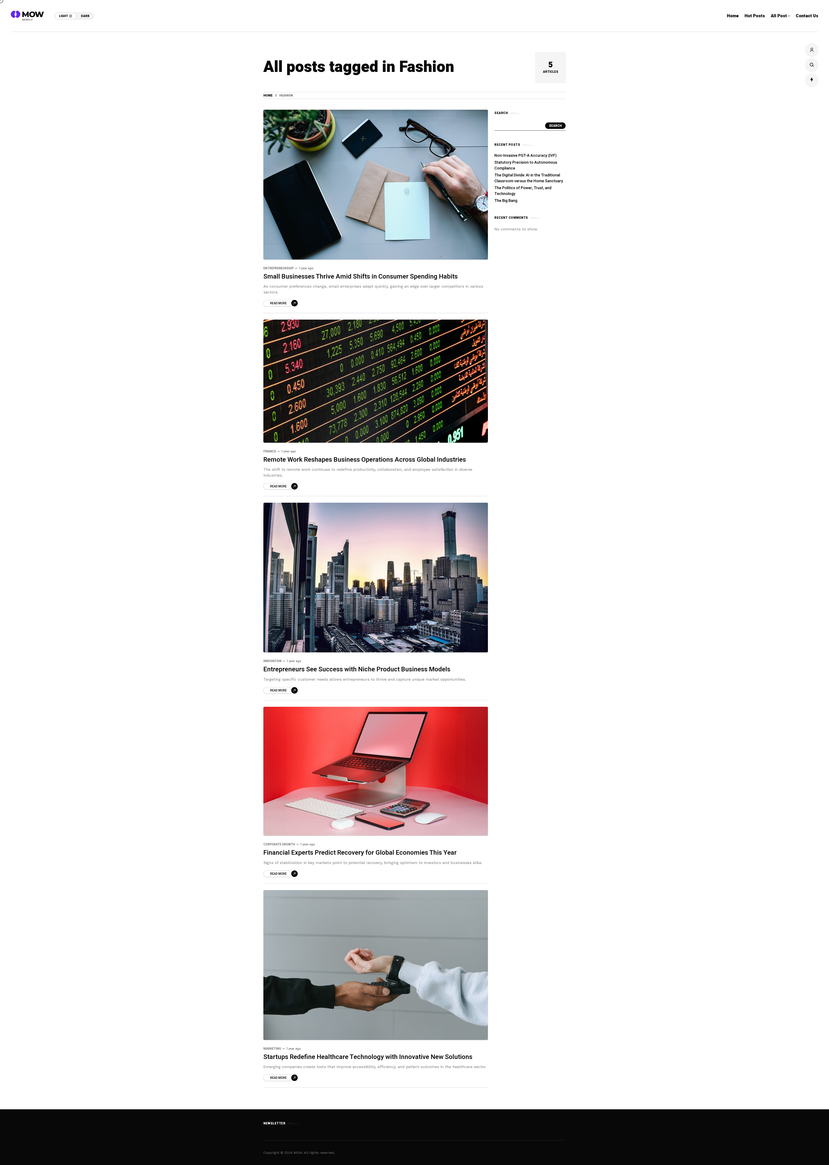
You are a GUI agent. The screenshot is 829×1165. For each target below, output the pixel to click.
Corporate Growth (279, 844)
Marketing (272, 1048)
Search (555, 126)
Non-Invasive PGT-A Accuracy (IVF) (525, 156)
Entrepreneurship (278, 268)
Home (268, 95)
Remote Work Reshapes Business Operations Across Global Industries (364, 459)
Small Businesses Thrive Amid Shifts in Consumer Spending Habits (360, 276)
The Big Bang (505, 201)
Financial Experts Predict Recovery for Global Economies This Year (360, 853)
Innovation (272, 661)
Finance (269, 451)
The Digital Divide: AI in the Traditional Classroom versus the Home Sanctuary (528, 178)
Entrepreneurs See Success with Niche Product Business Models (356, 669)
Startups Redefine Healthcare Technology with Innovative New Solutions (367, 1057)
